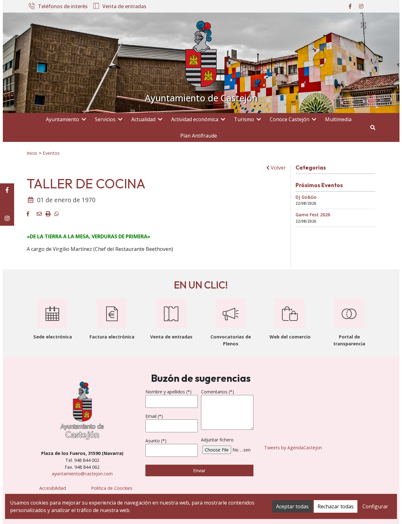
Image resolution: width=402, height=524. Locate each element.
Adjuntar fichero (217, 440)
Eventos (51, 153)
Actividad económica (194, 119)
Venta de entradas (124, 6)
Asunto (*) (155, 441)
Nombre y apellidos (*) (168, 392)
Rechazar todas (336, 506)
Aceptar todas (292, 506)
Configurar (375, 506)
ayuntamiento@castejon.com (82, 474)
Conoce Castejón (289, 119)
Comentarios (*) (217, 392)
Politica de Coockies (112, 488)
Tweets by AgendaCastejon (293, 448)
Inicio (32, 153)
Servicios (105, 119)
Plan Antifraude (198, 135)
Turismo (244, 119)
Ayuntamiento (62, 119)
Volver (277, 167)
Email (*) (154, 416)
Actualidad (143, 119)
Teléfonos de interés (63, 6)
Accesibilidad (52, 488)
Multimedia (338, 119)
